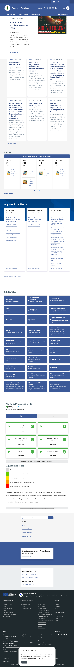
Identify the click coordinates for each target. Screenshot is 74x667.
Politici (5, 610)
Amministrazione (8, 600)
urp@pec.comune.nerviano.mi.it (11, 647)
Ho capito (24, 662)
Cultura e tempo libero (43, 610)
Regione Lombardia (8, 2)
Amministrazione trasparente (45, 635)
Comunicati (58, 606)
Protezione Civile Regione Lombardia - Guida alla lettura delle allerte (37, 508)
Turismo (40, 626)
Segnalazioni (6, 658)
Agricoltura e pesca (25, 604)
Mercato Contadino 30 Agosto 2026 (30, 182)
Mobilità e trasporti (42, 618)
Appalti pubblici (41, 604)
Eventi (56, 620)
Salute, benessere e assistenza (45, 620)
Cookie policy (41, 637)
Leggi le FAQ (24, 635)
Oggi (21, 416)
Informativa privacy (42, 639)
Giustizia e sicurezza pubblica (45, 614)
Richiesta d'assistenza (26, 641)
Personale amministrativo (9, 614)
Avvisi (56, 608)
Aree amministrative (8, 612)
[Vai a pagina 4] (39, 190)
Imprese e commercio (43, 616)
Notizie (57, 604)
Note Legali (40, 641)
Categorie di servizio (27, 600)
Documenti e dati (7, 604)
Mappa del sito (6, 661)
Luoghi (57, 618)
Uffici (4, 606)
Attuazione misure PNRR (27, 643)
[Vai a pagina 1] (34, 190)
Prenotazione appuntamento (28, 637)
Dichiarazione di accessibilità (45, 645)
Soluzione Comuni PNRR (59, 664)
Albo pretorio (41, 643)
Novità (57, 600)
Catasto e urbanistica (43, 608)
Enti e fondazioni (7, 616)
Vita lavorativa (41, 628)
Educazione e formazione (44, 612)
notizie (11, 59)
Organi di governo (7, 608)
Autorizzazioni (41, 606)
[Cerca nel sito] (68, 8)
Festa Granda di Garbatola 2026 (14, 173)
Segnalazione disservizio (26, 639)
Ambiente (23, 606)
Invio (50, 518)
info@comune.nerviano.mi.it (10, 652)
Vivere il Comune (60, 613)
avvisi (30, 100)
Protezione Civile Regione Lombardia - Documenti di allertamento (37, 461)
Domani (53, 416)
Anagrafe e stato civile (26, 608)
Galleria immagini (59, 616)
